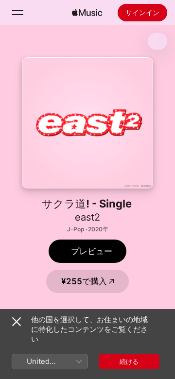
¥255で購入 (84, 281)
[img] (87, 12)
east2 (87, 217)
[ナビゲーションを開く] (17, 12)
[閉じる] (16, 321)
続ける (129, 361)
